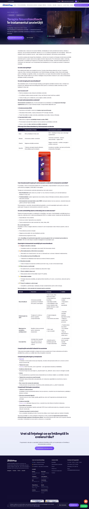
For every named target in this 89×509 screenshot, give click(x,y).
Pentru (15, 5)
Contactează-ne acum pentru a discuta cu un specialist (37, 419)
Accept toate (74, 505)
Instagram (9, 470)
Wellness (44, 5)
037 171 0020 (30, 37)
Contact (71, 5)
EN (78, 1)
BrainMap (43, 213)
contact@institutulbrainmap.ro (73, 470)
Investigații (40, 5)
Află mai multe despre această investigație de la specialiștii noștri (38, 239)
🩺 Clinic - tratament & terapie (38, 462)
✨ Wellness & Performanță (38, 464)
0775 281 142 (75, 466)
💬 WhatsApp (83, 506)
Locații (64, 5)
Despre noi (60, 5)
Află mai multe (36, 505)
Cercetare (49, 5)
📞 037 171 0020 (10, 1)
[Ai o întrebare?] (86, 501)
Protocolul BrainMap (22, 5)
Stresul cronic (22, 403)
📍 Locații (58, 1)
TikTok (18, 470)
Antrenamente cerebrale (32, 5)
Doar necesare (62, 505)
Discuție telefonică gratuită (15, 37)
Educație (55, 5)
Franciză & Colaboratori (57, 470)
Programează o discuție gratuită (44, 448)
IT (80, 1)
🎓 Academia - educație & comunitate (40, 466)
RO (76, 1)
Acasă (8, 12)
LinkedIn (23, 470)
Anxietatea (20, 50)
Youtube (14, 470)
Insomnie (21, 366)
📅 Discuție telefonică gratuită (68, 1)
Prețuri (67, 5)
